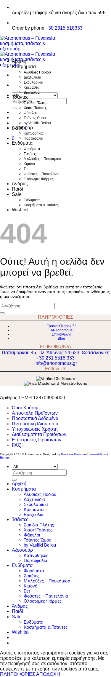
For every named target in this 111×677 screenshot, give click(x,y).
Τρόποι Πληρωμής (61, 326)
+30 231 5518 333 (55, 357)
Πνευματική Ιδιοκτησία (35, 423)
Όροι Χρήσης (26, 407)
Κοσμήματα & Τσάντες (41, 205)
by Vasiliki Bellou (37, 123)
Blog (61, 338)
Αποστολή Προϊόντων (35, 413)
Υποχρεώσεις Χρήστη (35, 429)
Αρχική (19, 61)
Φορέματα (32, 149)
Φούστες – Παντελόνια (41, 174)
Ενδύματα (22, 143)
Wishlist (20, 209)
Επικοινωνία (61, 334)
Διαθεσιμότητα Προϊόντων (39, 434)
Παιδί (17, 188)
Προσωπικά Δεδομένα (35, 418)
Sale (17, 194)
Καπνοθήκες (34, 133)
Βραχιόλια (32, 92)
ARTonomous (62, 330)
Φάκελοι (30, 113)
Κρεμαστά (31, 87)
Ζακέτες (30, 154)
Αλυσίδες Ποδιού (37, 72)
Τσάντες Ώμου (35, 118)
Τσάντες (20, 97)
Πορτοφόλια (33, 138)
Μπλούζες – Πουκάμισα (42, 159)
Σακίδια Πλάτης (36, 103)
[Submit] (14, 108)
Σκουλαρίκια (33, 82)
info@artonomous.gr (55, 363)
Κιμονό (29, 164)
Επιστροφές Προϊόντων (36, 439)
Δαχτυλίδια (32, 77)
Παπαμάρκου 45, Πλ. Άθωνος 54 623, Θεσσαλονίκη (56, 352)
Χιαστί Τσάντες (35, 108)
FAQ (16, 445)
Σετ (26, 169)
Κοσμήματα (24, 66)
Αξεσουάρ (22, 127)
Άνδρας (20, 183)
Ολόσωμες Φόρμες (39, 179)
